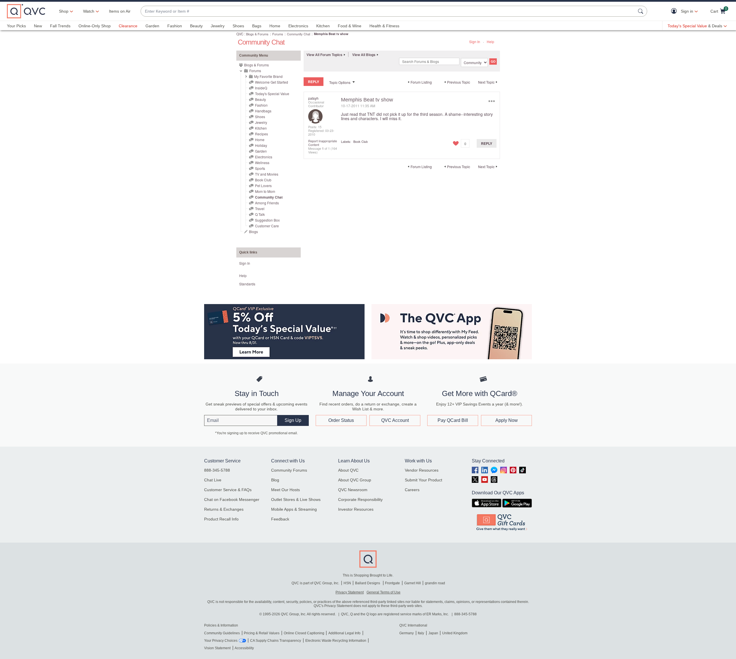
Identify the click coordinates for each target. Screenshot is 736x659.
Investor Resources (355, 509)
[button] (675, 11)
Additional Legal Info (344, 633)
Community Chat (298, 34)
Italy (421, 633)
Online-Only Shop (94, 26)
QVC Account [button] (395, 420)
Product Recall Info (221, 519)
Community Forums (289, 470)
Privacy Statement (350, 592)
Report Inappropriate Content (322, 143)
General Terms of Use (383, 592)
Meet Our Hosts (285, 489)
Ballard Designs (368, 583)
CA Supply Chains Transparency (275, 641)
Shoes (238, 26)
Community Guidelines (222, 633)
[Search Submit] (641, 11)
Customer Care (267, 225)
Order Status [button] (341, 420)
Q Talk (260, 214)
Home (274, 26)
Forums (277, 34)
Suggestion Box (267, 220)
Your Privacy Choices (220, 641)
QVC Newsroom (352, 489)
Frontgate (392, 583)
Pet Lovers (263, 185)
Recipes (261, 133)
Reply (486, 143)
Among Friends (267, 202)
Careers (412, 489)
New (38, 26)
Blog (275, 480)
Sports (260, 168)
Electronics (298, 26)
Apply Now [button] (506, 420)
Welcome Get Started (271, 82)
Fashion (174, 26)
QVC (240, 33)
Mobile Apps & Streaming (294, 509)
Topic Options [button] (339, 82)
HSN (347, 583)
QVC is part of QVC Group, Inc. (315, 583)
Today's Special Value (272, 93)
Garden (152, 26)
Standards (247, 283)
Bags (256, 26)
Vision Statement (217, 648)
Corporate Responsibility (360, 499)
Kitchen (323, 26)
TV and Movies (266, 174)
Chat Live (212, 480)
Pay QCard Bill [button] (453, 420)
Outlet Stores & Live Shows (296, 499)
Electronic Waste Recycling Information (335, 641)
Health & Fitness (384, 26)
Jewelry (218, 26)
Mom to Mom (265, 191)
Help (490, 41)
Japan (433, 633)
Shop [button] (63, 11)
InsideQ (261, 87)
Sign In (474, 41)
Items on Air (120, 11)
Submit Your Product (423, 480)
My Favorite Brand (268, 76)
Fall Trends (60, 26)
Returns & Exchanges (224, 509)
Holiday (261, 145)
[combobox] (388, 11)
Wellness (262, 162)
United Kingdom (454, 633)
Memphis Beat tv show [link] (331, 34)
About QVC (348, 470)
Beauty (196, 26)
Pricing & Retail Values (261, 633)
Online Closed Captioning (304, 633)
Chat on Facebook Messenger (231, 499)
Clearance (128, 26)
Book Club (263, 179)
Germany (406, 633)
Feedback (280, 519)
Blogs (253, 231)
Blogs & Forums (257, 34)
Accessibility (244, 648)
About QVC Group (354, 480)
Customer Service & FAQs (228, 489)
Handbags (263, 110)
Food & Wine (349, 26)
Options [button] (491, 101)
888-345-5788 (217, 470)
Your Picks (16, 26)
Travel (259, 208)
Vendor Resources (421, 470)
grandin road (435, 583)
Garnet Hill (412, 583)
